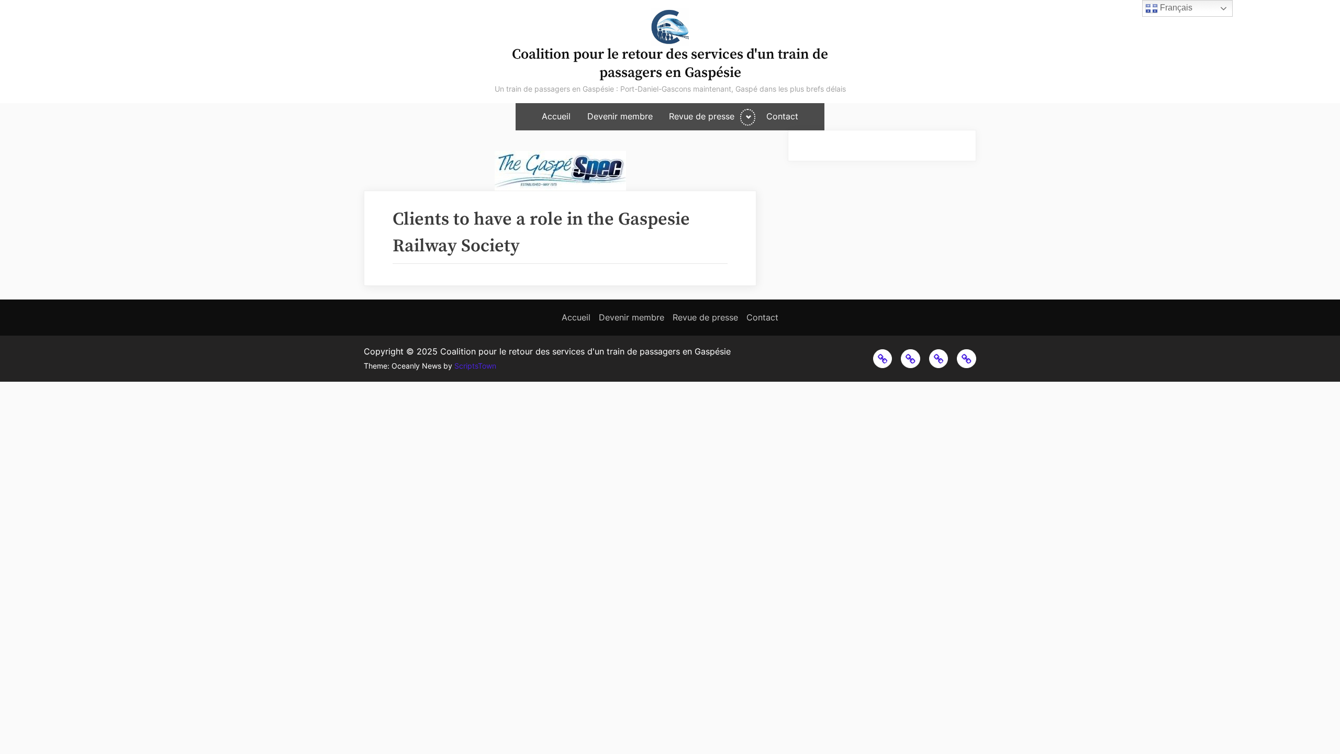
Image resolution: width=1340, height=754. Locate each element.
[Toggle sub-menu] (747, 117)
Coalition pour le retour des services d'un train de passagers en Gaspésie (670, 64)
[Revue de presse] (938, 359)
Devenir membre (620, 116)
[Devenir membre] (910, 359)
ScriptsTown (475, 366)
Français (1175, 7)
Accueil (556, 116)
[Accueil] (882, 359)
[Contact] (966, 359)
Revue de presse (701, 116)
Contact (782, 116)
